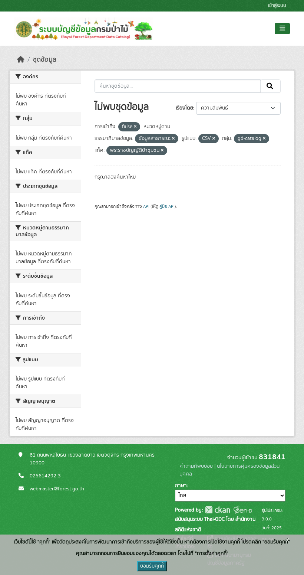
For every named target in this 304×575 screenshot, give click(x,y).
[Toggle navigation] (282, 28)
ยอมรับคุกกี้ (152, 566)
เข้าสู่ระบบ (277, 5)
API (146, 206)
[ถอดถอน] (135, 127)
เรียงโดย (184, 108)
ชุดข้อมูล (44, 60)
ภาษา (181, 485)
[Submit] (270, 86)
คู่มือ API (167, 206)
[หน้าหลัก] (20, 60)
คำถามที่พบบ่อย (196, 466)
